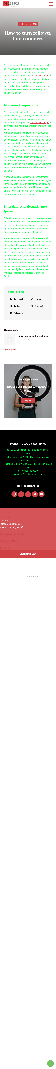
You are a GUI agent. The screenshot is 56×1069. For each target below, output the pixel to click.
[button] (17, 299)
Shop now (28, 401)
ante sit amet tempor (39, 76)
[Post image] (9, 339)
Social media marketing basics (33, 336)
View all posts (10, 350)
